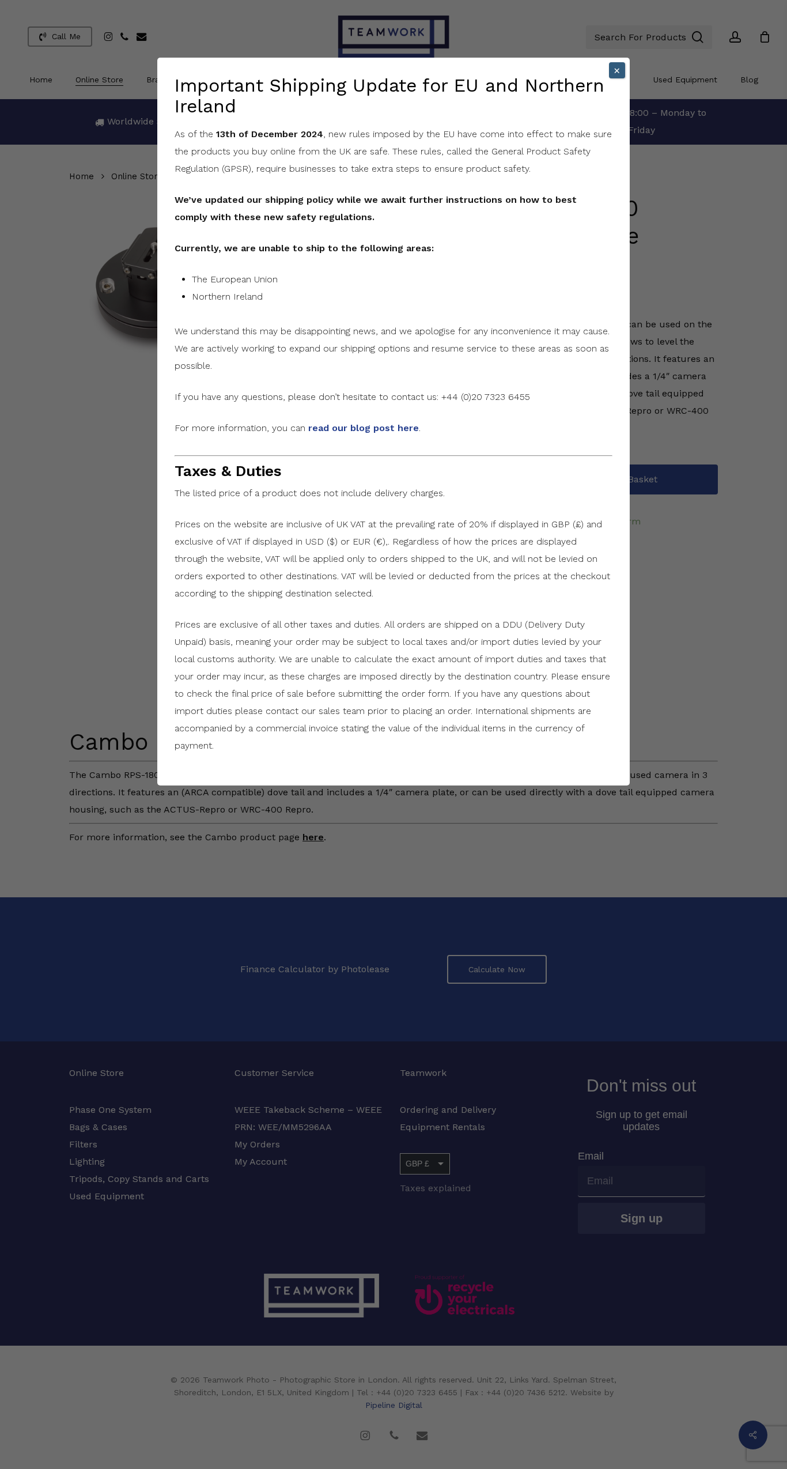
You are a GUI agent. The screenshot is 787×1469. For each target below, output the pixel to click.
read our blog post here (363, 427)
